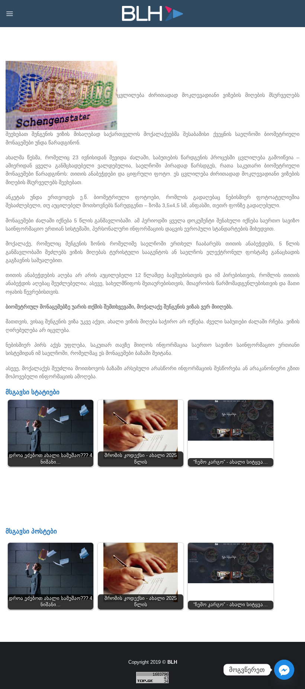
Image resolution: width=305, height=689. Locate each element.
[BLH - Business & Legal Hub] (152, 13)
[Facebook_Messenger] (284, 670)
